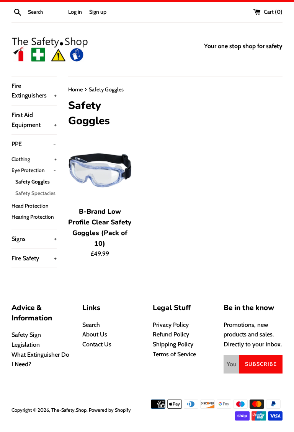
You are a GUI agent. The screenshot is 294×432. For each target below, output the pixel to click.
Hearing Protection (32, 217)
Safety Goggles (32, 182)
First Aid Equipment (34, 119)
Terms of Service (174, 354)
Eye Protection (33, 170)
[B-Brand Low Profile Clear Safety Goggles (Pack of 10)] (100, 170)
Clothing (34, 159)
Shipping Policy (173, 344)
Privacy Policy (171, 324)
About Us (94, 334)
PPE (33, 144)
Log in (75, 11)
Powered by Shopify (110, 410)
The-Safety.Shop (69, 410)
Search (91, 324)
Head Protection (30, 206)
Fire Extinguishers (34, 90)
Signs (34, 238)
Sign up (97, 11)
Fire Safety (34, 258)
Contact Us (96, 344)
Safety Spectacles (35, 193)
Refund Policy (171, 334)
